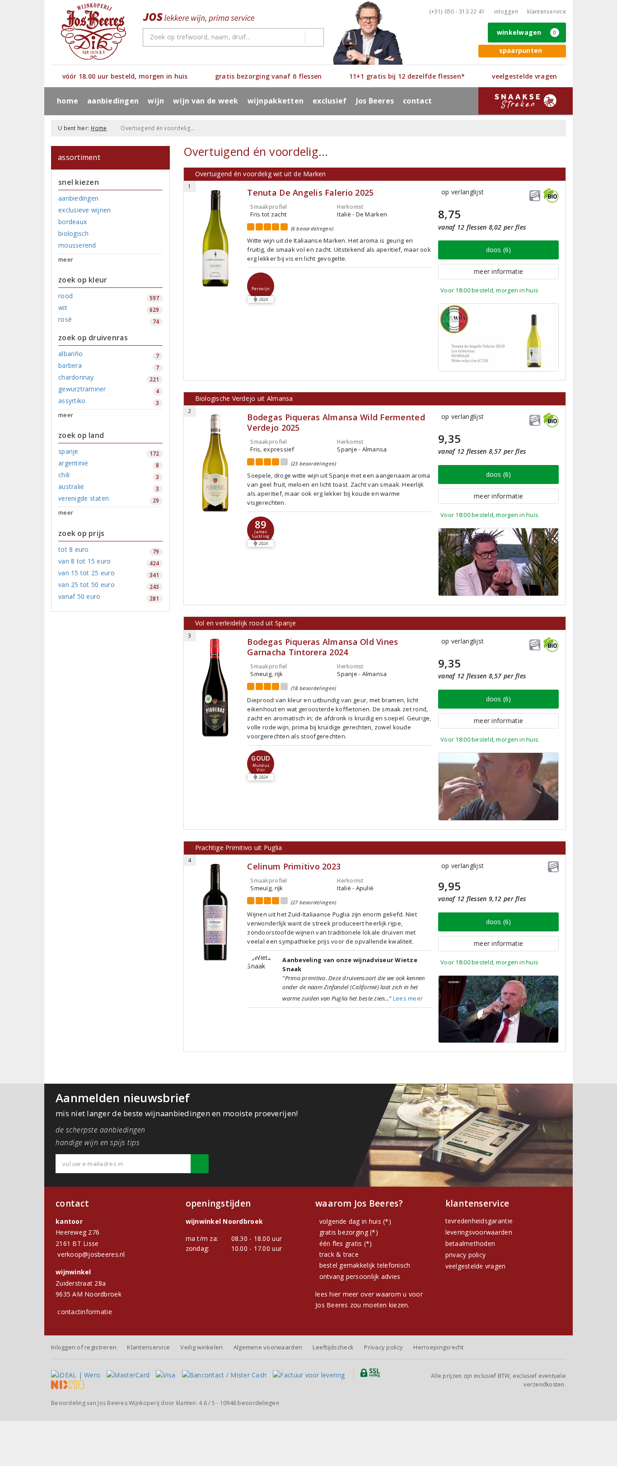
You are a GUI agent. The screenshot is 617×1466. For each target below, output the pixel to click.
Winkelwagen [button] (526, 32)
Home (67, 101)
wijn (156, 101)
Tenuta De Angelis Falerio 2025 (310, 193)
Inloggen (506, 11)
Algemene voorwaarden (268, 1347)
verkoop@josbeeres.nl (91, 1254)
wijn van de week (205, 101)
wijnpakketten (276, 101)
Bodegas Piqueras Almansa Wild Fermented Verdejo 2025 (336, 422)
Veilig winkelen (201, 1347)
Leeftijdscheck (333, 1347)
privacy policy (465, 1254)
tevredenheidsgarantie (479, 1221)
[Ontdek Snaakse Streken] (525, 100)
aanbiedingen (113, 101)
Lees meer (408, 998)
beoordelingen (249, 1403)
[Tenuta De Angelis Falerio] (216, 238)
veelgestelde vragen (475, 1266)
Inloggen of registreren (84, 1347)
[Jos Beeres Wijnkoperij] (93, 31)
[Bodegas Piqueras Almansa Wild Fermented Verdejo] (216, 463)
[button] (260, 286)
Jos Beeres (375, 101)
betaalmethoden (470, 1243)
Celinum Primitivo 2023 (294, 866)
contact (417, 101)
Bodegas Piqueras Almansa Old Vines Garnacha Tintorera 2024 (322, 647)
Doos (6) (498, 249)
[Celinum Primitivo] (216, 912)
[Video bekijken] (498, 337)
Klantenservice (546, 11)
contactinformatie (84, 1311)
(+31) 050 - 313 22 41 (457, 11)
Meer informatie (498, 271)
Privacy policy (383, 1347)
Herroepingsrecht (438, 1347)
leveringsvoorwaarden (478, 1232)
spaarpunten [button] (520, 50)
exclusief (329, 101)
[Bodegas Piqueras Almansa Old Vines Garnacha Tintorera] (216, 687)
